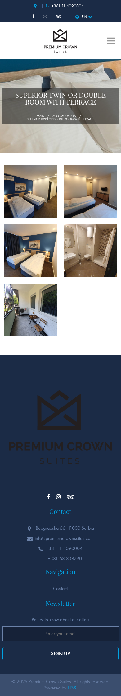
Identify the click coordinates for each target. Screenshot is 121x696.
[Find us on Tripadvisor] (59, 16)
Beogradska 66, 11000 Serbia (37, 6)
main (40, 116)
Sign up (60, 653)
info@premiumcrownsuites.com (64, 538)
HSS (72, 687)
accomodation (64, 116)
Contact (60, 588)
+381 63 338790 (64, 558)
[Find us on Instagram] (46, 16)
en (84, 17)
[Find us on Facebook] (34, 16)
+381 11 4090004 (67, 6)
